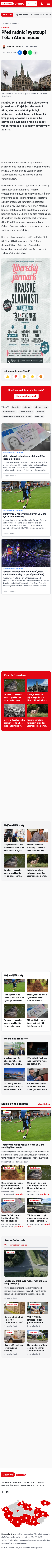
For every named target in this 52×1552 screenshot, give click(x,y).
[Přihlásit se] (41, 3)
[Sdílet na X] (25, 52)
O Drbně (17, 1482)
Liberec (27, 407)
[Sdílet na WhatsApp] (30, 52)
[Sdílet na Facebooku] (19, 52)
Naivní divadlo (26, 412)
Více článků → (44, 1104)
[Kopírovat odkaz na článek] (35, 52)
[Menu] (48, 3)
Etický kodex (29, 1482)
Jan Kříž (15, 407)
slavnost (39, 416)
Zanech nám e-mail (26, 396)
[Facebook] (2, 1492)
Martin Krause (9, 412)
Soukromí (6, 1482)
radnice (40, 412)
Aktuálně (7, 15)
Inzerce (40, 1485)
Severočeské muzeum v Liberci (17, 416)
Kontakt (41, 1482)
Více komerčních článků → (16, 1245)
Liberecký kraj (41, 407)
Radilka (15, 24)
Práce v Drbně (27, 1485)
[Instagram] (7, 1492)
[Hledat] (34, 3)
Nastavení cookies (10, 1485)
